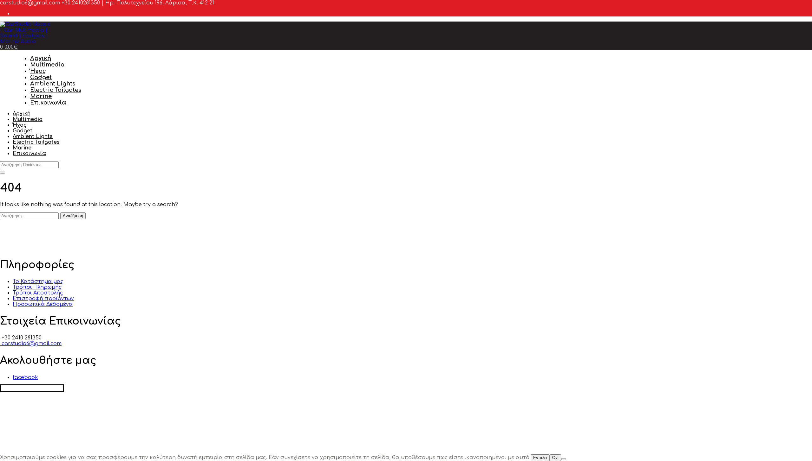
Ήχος (38, 71)
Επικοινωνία (48, 102)
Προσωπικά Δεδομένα (43, 304)
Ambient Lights (52, 83)
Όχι (555, 457)
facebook (25, 377)
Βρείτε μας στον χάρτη (32, 388)
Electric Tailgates (55, 90)
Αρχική (40, 58)
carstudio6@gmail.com (31, 343)
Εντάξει (540, 457)
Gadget (41, 77)
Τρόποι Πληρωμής (37, 287)
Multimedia (47, 64)
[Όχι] (563, 459)
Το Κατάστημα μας (38, 281)
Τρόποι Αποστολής (38, 293)
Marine (41, 96)
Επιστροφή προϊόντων (43, 298)
